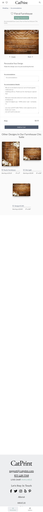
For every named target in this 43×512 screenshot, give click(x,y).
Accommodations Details (12, 84)
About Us (22, 503)
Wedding (5, 8)
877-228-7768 (21, 475)
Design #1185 (19, 206)
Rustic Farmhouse (10, 170)
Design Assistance (21, 18)
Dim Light (28, 170)
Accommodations (16, 8)
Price (6, 121)
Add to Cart (21, 127)
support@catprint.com (21, 470)
